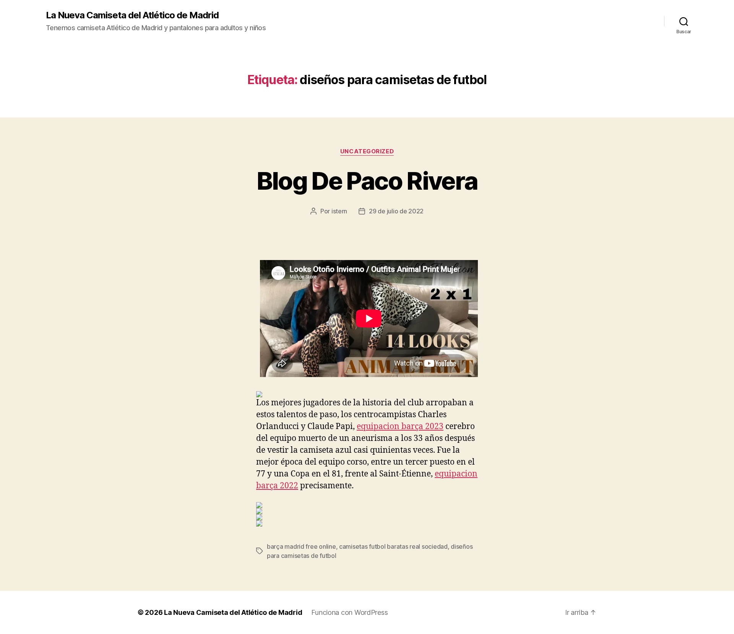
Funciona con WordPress (349, 612)
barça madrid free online (301, 546)
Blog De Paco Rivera (367, 180)
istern (339, 211)
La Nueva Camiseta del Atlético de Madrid (132, 15)
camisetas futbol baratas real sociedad (393, 546)
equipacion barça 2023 (400, 426)
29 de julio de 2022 (396, 211)
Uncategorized (367, 151)
